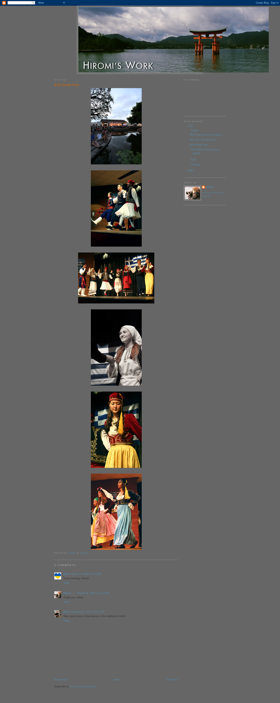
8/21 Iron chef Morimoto (203, 139)
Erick (66, 611)
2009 (191, 170)
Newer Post (60, 679)
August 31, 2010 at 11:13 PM (93, 593)
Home (117, 679)
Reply (66, 582)
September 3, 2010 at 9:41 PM (87, 611)
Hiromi (67, 593)
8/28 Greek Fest (199, 144)
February (196, 164)
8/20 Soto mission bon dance (206, 134)
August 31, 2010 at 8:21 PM (85, 574)
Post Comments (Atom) (83, 686)
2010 (191, 126)
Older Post (172, 679)
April (194, 159)
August (195, 130)
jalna (66, 574)
